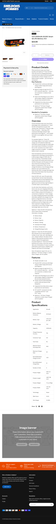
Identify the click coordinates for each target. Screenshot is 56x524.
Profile (3, 501)
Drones (52, 19)
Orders (4, 498)
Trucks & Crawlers (43, 19)
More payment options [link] (42, 63)
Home (3, 27)
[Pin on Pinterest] (41, 406)
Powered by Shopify (16, 519)
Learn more (17, 1)
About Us (31, 477)
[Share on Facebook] (39, 406)
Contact (31, 480)
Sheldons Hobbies (8, 519)
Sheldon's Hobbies (36, 31)
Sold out (47, 55)
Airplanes (34, 19)
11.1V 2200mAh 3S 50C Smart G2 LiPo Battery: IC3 (14, 27)
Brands (46, 1)
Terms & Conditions (34, 486)
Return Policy (32, 488)
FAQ (51, 1)
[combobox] (39, 7)
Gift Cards (31, 483)
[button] (52, 14)
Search (31, 491)
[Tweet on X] (36, 406)
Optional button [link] (22, 444)
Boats (28, 19)
